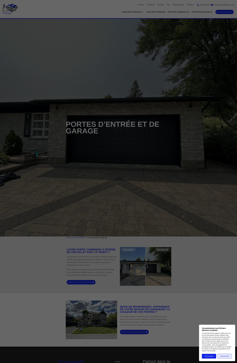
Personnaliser (224, 356)
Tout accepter (209, 356)
